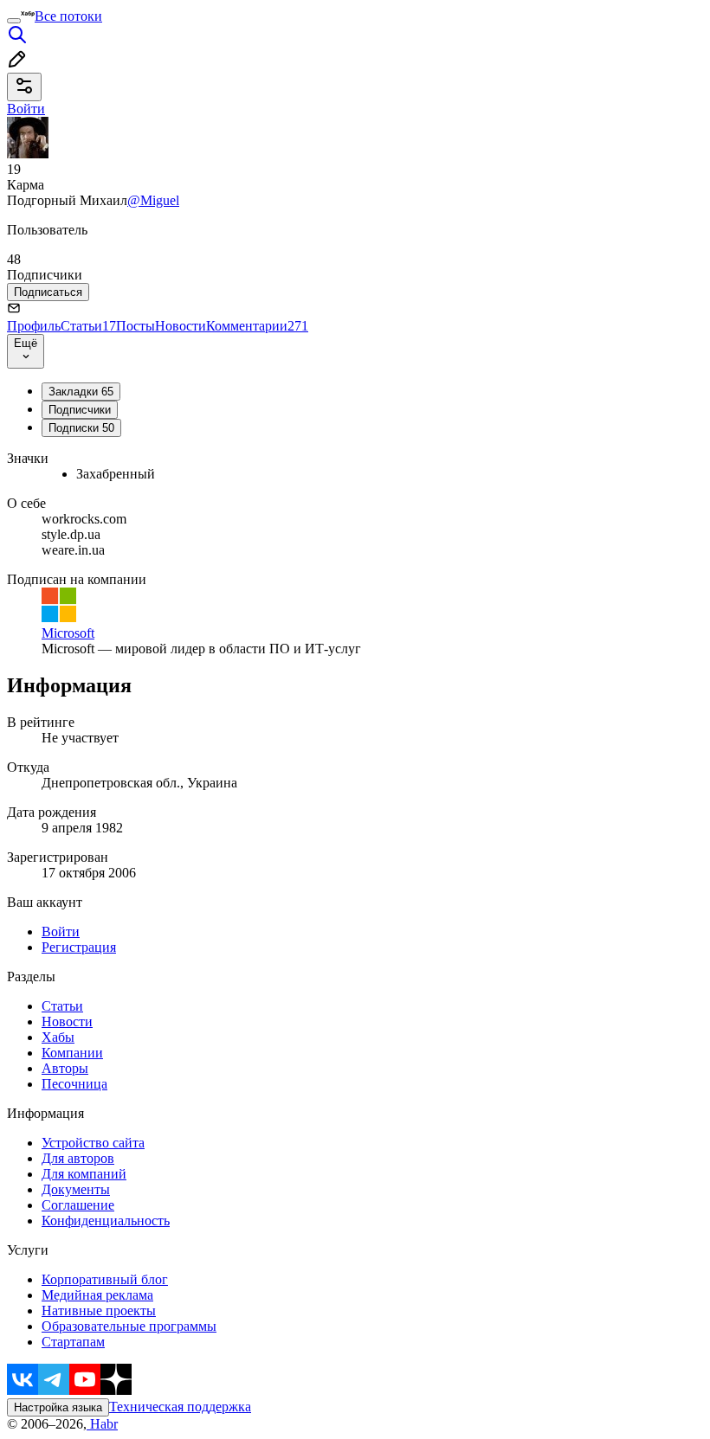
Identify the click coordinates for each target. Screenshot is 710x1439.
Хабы (58, 1037)
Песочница (74, 1083)
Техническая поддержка (180, 1406)
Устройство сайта (93, 1142)
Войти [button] (26, 108)
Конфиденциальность (106, 1220)
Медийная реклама (97, 1295)
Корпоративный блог (105, 1279)
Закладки (80, 391)
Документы (76, 1189)
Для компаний (84, 1173)
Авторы (65, 1068)
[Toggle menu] (14, 20)
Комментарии (257, 325)
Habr (102, 1424)
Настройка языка (58, 1407)
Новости (180, 325)
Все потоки (68, 16)
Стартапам (73, 1341)
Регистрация (79, 947)
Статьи (88, 325)
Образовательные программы (129, 1326)
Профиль (34, 325)
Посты (135, 325)
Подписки (81, 427)
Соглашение (78, 1205)
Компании (72, 1052)
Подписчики (79, 409)
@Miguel (153, 200)
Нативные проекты (99, 1310)
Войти (61, 931)
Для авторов (78, 1158)
